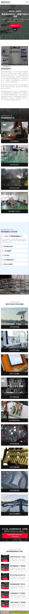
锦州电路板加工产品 (14, 25)
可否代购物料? (8, 251)
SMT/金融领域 (14, 467)
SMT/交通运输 (14, 490)
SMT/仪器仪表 (14, 444)
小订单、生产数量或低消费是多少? (13, 236)
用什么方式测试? (8, 264)
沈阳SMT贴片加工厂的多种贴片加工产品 (18, 557)
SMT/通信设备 (14, 397)
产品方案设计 (14, 141)
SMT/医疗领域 (14, 350)
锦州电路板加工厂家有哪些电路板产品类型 (18, 566)
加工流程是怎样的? (9, 259)
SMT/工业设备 (14, 373)
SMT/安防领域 (14, 327)
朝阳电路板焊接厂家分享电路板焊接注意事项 (18, 584)
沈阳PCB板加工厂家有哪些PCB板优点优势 (18, 602)
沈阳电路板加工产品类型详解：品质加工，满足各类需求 (18, 593)
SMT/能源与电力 (14, 420)
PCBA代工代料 (15, 188)
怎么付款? (6, 255)
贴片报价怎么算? (8, 246)
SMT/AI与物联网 (14, 514)
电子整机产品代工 (14, 211)
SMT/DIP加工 (14, 164)
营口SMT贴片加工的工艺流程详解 (18, 575)
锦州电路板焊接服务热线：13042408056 (15, 535)
